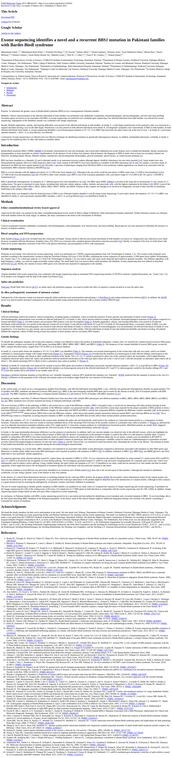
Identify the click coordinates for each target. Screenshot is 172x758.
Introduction (11, 88)
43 (141, 451)
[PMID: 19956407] (97, 745)
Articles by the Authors (11, 33)
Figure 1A (86, 354)
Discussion (11, 95)
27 (36, 287)
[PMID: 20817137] (101, 657)
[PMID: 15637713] (152, 614)
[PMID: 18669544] (41, 609)
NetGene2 (5, 287)
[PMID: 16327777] (25, 580)
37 (18, 408)
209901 (110, 182)
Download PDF (8, 17)
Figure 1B (32, 368)
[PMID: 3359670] (119, 618)
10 (43, 165)
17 (13, 177)
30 (7, 394)
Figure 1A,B (19, 239)
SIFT (144, 297)
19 (151, 184)
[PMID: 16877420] (109, 550)
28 (117, 300)
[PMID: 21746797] (130, 735)
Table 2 (88, 322)
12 (74, 172)
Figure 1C (57, 354)
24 (15, 264)
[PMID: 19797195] (125, 708)
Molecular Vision (14, 3)
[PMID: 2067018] (138, 674)
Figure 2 (151, 317)
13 (160, 172)
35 (100, 451)
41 (106, 427)
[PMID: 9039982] (153, 621)
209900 (37, 151)
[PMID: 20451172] (140, 750)
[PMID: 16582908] (133, 686)
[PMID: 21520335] (75, 754)
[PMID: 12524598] (36, 565)
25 (61, 276)
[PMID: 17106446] (137, 703)
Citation (4, 22)
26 (33, 287)
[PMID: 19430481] (24, 589)
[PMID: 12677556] (105, 650)
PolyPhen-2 (105, 297)
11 (48, 167)
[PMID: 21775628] (135, 733)
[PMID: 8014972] (111, 616)
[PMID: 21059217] (54, 679)
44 (154, 451)
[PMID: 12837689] (115, 575)
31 (3, 401)
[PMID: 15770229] (24, 558)
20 (30, 189)
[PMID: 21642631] (89, 718)
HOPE (164, 297)
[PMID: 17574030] (84, 645)
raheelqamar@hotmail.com (77, 78)
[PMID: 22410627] (14, 740)
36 (6, 401)
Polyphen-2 (6, 375)
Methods (10, 90)
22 (121, 241)
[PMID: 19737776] (122, 730)
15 (69, 175)
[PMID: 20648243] (70, 713)
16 (148, 175)
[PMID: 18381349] (46, 723)
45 (3, 461)
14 (33, 175)
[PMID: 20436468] (23, 665)
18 (84, 182)
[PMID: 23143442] (160, 604)
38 (92, 408)
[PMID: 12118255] (35, 640)
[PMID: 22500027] (53, 728)
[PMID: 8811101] (47, 672)
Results (9, 92)
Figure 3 (83, 361)
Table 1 (20, 322)
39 (103, 427)
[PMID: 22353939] (14, 597)
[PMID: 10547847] (128, 667)
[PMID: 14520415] (115, 699)
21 (82, 196)
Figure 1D (163, 365)
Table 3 (100, 344)
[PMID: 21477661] (14, 546)
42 (166, 449)
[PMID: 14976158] (110, 689)
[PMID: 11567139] (54, 570)
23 (12, 264)
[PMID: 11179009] (128, 694)
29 (4, 394)
